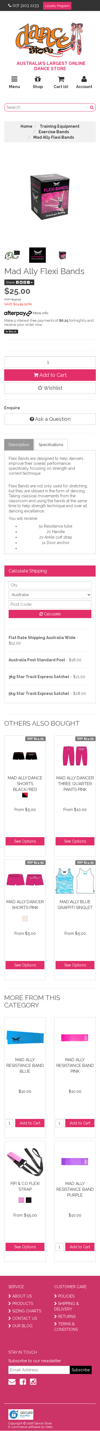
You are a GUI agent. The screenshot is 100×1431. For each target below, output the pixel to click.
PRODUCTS (22, 1303)
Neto (49, 1427)
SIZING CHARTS (26, 1311)
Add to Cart (52, 375)
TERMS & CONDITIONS (66, 1327)
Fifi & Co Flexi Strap (25, 1186)
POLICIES (66, 1296)
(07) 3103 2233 (25, 5)
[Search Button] (92, 107)
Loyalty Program (57, 6)
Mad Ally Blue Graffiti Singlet (75, 904)
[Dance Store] (50, 38)
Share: (11, 282)
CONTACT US (24, 1318)
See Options (25, 841)
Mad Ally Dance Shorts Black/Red (25, 783)
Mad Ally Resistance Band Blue (25, 1065)
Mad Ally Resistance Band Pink (75, 1065)
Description (19, 445)
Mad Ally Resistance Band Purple (75, 1189)
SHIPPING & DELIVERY (66, 1306)
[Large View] (12, 255)
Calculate (52, 614)
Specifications (51, 445)
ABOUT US (22, 1296)
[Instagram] (33, 1382)
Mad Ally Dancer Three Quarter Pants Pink (75, 783)
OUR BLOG (22, 1326)
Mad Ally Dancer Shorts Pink (25, 904)
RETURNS (67, 1316)
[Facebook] (23, 1382)
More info (40, 313)
